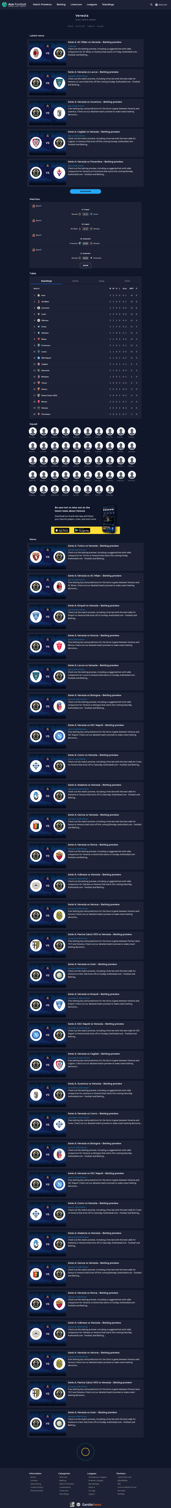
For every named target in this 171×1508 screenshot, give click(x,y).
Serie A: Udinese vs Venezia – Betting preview (94, 874)
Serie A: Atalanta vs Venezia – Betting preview (94, 785)
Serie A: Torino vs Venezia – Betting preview (93, 545)
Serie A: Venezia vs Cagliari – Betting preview (94, 1053)
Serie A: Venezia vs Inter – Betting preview (92, 964)
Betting (61, 4)
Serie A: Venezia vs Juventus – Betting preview (95, 102)
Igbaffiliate (123, 1480)
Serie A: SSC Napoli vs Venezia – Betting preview (96, 1024)
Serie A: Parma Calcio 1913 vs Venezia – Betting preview (100, 934)
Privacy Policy (36, 1490)
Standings (108, 4)
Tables (91, 26)
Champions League (98, 1477)
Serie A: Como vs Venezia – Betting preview (93, 755)
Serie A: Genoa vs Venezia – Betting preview (93, 814)
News (70, 26)
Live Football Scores (127, 1487)
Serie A (92, 1487)
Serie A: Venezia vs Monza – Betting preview (93, 635)
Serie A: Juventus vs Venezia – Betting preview (95, 1083)
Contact (34, 1480)
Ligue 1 (92, 1494)
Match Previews (42, 4)
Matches (80, 26)
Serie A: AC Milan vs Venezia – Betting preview (95, 42)
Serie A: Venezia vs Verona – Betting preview (94, 904)
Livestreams (65, 1487)
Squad (100, 26)
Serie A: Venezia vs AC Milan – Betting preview (95, 575)
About (33, 1477)
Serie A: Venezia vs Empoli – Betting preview (93, 994)
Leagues (92, 4)
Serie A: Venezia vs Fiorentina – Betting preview (95, 161)
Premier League (96, 1480)
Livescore (76, 4)
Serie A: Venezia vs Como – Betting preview (93, 1113)
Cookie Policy (36, 1487)
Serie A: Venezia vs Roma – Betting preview (93, 844)
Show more (85, 191)
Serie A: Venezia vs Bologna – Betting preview (94, 695)
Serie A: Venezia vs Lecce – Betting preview (93, 72)
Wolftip (121, 1494)
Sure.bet (121, 1490)
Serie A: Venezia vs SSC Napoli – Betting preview (96, 725)
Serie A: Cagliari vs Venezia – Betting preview (94, 131)
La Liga (92, 1490)
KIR (119, 1484)
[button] (161, 4)
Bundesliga (94, 1484)
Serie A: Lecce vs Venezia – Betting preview (93, 665)
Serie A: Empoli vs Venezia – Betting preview (93, 605)
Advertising (35, 1484)
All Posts (63, 1477)
